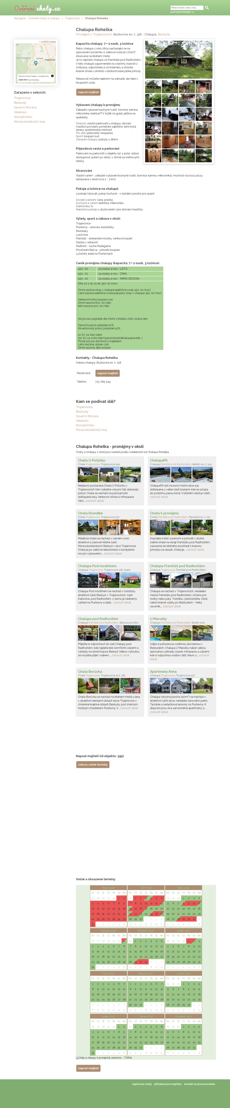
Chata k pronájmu (164, 513)
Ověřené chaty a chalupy (44, 18)
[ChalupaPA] (182, 475)
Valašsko (82, 420)
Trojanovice (72, 18)
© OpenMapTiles (43, 76)
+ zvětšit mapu (47, 41)
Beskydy (164, 34)
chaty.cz (37, 8)
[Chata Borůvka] (110, 686)
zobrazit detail (95, 500)
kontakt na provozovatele (199, 1084)
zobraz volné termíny (93, 764)
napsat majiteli (88, 92)
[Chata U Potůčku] (110, 475)
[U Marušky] (182, 633)
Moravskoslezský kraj (91, 430)
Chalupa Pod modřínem (97, 566)
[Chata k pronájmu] (182, 528)
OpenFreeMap (32, 76)
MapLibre (22, 76)
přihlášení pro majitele (168, 1084)
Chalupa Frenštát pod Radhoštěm (177, 566)
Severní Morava (87, 416)
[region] (36, 63)
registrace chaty (142, 1084)
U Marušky (158, 619)
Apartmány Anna (163, 671)
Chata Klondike (90, 513)
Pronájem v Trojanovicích (94, 34)
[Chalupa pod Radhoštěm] (110, 633)
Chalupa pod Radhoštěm (98, 619)
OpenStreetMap (33, 80)
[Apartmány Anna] (182, 686)
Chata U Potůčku (91, 460)
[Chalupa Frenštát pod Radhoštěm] (182, 581)
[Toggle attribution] (52, 76)
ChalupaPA (159, 460)
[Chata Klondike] (110, 528)
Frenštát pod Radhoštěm (176, 464)
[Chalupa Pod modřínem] (110, 581)
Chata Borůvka (90, 671)
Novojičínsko (85, 425)
